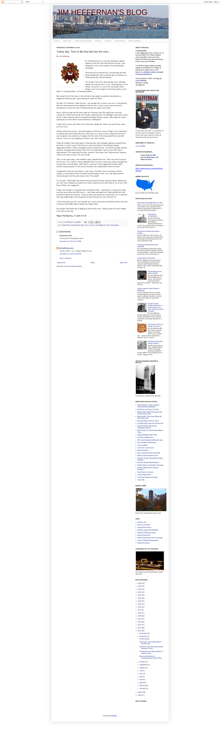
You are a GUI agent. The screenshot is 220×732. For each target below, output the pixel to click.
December (143, 633)
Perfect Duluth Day (143, 535)
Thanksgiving (114, 225)
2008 (140, 695)
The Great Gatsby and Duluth (147, 477)
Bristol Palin (66, 225)
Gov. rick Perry (89, 225)
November (143, 636)
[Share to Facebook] (96, 222)
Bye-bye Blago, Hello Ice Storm (148, 421)
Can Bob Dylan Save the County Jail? (150, 423)
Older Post (123, 263)
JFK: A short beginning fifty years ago (150, 440)
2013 (140, 622)
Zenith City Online (143, 543)
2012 (140, 625)
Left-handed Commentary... (146, 258)
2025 (140, 586)
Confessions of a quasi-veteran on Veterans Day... (151, 652)
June (141, 674)
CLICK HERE (140, 146)
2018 (140, 607)
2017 (140, 610)
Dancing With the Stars (77, 225)
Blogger (114, 716)
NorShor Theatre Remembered (148, 462)
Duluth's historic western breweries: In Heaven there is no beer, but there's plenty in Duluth (155, 307)
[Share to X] (94, 222)
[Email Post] (85, 222)
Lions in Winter (142, 445)
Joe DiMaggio (99, 225)
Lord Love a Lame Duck (145, 448)
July (141, 671)
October (142, 662)
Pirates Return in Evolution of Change (150, 465)
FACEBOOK (142, 80)
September (144, 665)
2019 (140, 604)
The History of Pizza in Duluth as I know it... (155, 325)
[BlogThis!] (92, 222)
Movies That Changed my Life (147, 455)
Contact (108, 41)
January (143, 688)
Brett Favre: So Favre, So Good (148, 409)
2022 (140, 595)
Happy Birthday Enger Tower (147, 435)
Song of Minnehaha (144, 475)
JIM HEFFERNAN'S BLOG (102, 12)
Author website (134, 41)
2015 (140, 616)
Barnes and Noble (143, 525)
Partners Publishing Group (146, 533)
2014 (140, 619)
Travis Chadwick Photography (147, 540)
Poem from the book (83, 41)
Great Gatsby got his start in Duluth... (155, 272)
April (141, 679)
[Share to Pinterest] (99, 222)
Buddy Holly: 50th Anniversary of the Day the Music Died (149, 413)
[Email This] (89, 222)
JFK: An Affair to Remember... (147, 442)
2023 (140, 592)
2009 (140, 692)
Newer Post (61, 263)
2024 (140, 589)
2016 (140, 613)
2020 (140, 601)
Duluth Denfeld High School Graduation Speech (147, 427)
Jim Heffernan (64, 248)
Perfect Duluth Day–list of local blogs (150, 538)
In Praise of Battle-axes (145, 437)
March (142, 683)
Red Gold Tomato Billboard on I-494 (149, 203)
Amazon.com (141, 522)
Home (56, 41)
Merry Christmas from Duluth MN (148, 453)
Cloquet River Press (144, 527)
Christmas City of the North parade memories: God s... (151, 647)
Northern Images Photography (147, 530)
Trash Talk (141, 480)
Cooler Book (120, 41)
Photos (98, 41)
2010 (140, 631)
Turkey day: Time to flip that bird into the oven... (150, 643)
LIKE (154, 155)
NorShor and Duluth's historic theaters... (155, 342)
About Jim (67, 41)
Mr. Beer (106, 225)
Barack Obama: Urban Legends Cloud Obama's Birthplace (148, 406)
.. (154, 157)
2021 (140, 598)
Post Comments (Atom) (74, 266)
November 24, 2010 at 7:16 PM (70, 241)
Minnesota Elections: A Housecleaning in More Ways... (151, 657)
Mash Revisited (142, 450)
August (142, 668)
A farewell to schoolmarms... (153, 215)
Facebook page (148, 157)
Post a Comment (65, 258)
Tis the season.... (145, 639)
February (143, 685)
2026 (140, 583)
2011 (140, 628)
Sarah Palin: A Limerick (145, 472)
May (141, 677)
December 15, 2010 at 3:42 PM (70, 254)
